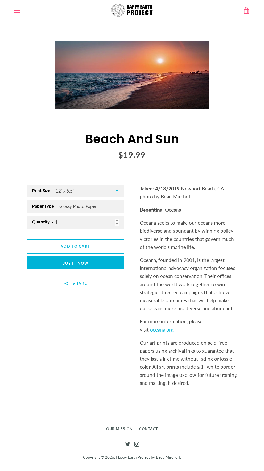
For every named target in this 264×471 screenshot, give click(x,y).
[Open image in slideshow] (132, 75)
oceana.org (162, 330)
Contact (148, 428)
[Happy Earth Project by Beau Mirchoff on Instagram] (136, 444)
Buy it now (75, 263)
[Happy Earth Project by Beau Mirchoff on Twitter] (127, 444)
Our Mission (119, 428)
